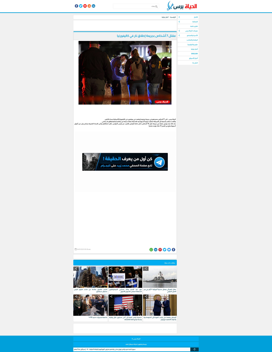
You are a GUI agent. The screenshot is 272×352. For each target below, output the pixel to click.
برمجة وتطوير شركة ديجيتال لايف (136, 344)
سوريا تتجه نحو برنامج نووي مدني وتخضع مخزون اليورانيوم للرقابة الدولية (129, 349)
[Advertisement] (138, 25)
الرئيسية (173, 17)
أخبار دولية (165, 17)
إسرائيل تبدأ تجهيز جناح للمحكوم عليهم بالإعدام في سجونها (83, 349)
